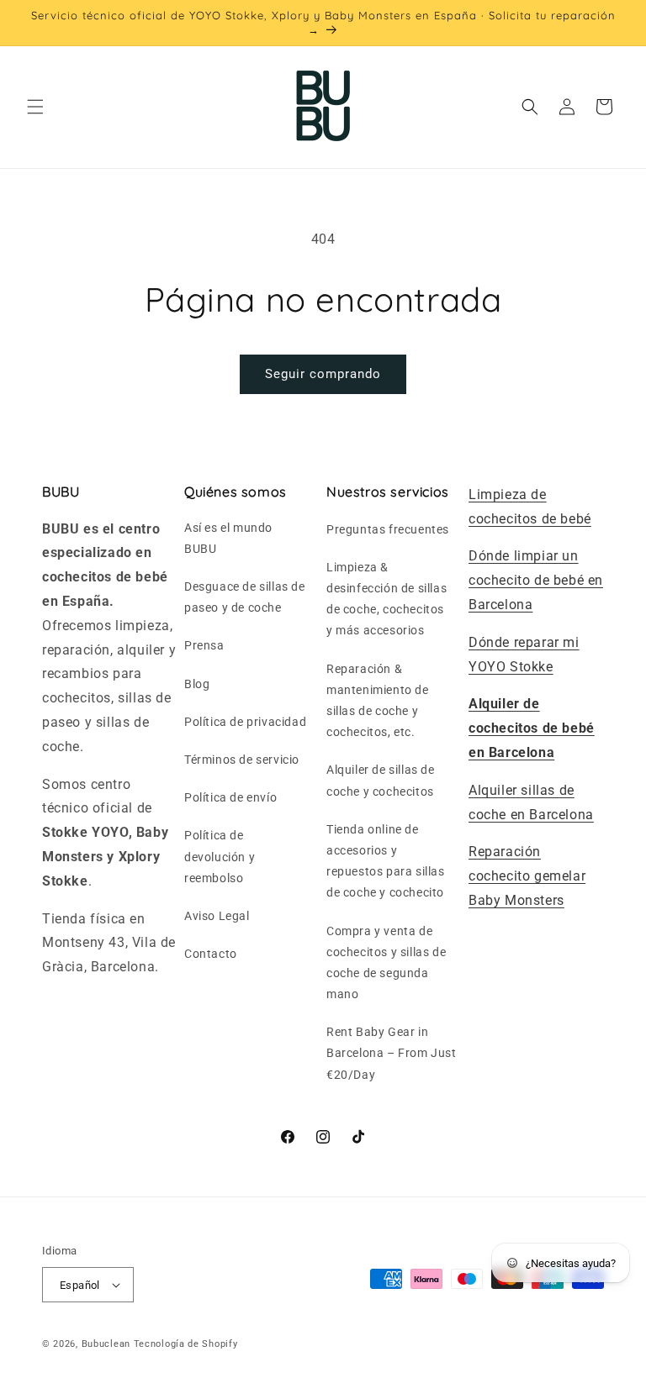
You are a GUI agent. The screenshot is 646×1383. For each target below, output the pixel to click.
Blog (196, 684)
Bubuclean (106, 1343)
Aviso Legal (217, 916)
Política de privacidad (245, 721)
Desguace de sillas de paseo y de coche (244, 597)
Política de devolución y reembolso (219, 856)
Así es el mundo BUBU (228, 538)
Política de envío (230, 797)
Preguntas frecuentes (387, 529)
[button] (35, 106)
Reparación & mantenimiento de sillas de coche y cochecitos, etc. (377, 700)
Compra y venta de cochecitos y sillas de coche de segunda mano (386, 963)
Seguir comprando (323, 373)
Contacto (210, 953)
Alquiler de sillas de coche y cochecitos (380, 780)
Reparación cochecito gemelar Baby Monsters (527, 876)
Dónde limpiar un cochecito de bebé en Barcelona (536, 580)
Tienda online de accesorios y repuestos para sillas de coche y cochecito (385, 861)
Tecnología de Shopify (186, 1343)
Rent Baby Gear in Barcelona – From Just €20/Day (391, 1053)
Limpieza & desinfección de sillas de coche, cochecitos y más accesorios (386, 599)
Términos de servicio (241, 759)
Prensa (204, 645)
